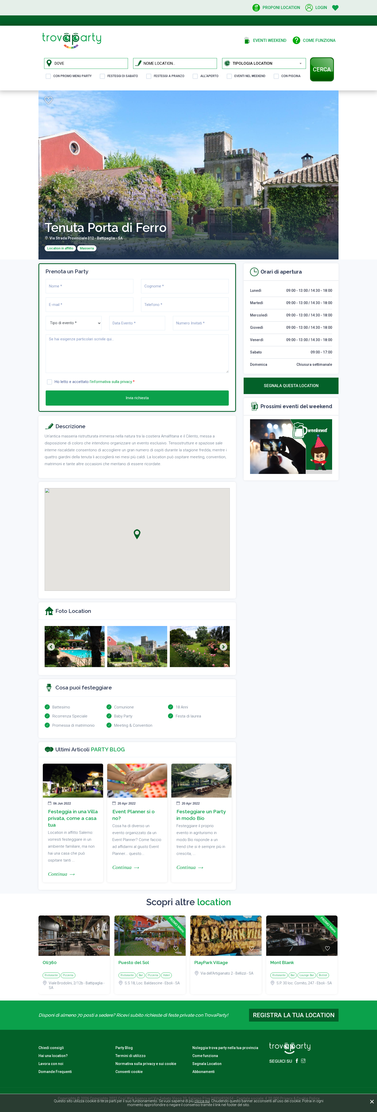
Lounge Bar (307, 975)
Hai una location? (53, 1056)
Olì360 (50, 962)
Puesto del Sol (133, 962)
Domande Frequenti (55, 1072)
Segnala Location (207, 1064)
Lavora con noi (50, 1064)
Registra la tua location (294, 1015)
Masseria (87, 248)
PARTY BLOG (108, 749)
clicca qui (202, 1101)
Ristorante (51, 975)
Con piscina (291, 76)
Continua (57, 874)
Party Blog (124, 1048)
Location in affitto (60, 248)
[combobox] (269, 63)
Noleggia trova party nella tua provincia (225, 1048)
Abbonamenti (203, 1072)
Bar (141, 975)
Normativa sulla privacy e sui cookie (145, 1064)
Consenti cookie (129, 1072)
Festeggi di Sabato (122, 76)
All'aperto (209, 76)
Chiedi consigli (51, 1048)
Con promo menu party (72, 76)
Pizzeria (68, 975)
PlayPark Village (211, 962)
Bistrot (323, 975)
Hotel (166, 975)
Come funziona (205, 1056)
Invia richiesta (137, 398)
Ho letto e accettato (93, 381)
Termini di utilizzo (130, 1056)
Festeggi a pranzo (169, 76)
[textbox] (269, 63)
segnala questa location (291, 385)
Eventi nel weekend (249, 76)
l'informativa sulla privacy (111, 381)
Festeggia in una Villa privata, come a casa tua (73, 818)
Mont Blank (282, 962)
